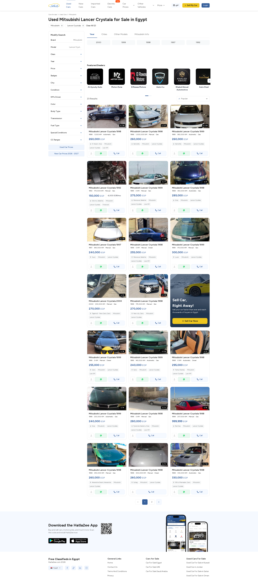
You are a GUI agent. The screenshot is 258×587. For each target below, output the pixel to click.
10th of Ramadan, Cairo (182, 482)
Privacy (111, 575)
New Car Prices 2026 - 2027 (66, 153)
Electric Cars (113, 5)
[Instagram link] (86, 568)
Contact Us (112, 567)
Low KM (105, 148)
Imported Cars (95, 5)
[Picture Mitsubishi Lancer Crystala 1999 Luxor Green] (189, 229)
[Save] (123, 108)
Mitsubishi (107, 144)
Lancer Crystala (95, 148)
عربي (177, 4)
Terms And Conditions (117, 571)
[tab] (92, 34)
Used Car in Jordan (194, 567)
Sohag (135, 482)
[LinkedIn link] (80, 568)
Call (117, 153)
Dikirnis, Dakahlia (97, 201)
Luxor (177, 257)
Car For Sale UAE (153, 567)
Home (110, 563)
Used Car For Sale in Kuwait (198, 563)
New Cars (81, 5)
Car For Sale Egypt (154, 563)
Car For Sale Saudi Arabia (157, 571)
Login (205, 5)
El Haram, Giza (97, 144)
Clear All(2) (91, 25)
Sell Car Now (191, 321)
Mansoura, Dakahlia (139, 200)
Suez (93, 257)
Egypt (55, 568)
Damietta (136, 144)
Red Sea (177, 426)
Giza (176, 200)
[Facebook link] (67, 568)
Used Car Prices (66, 147)
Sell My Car (192, 5)
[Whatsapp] (101, 153)
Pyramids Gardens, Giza (141, 426)
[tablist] (148, 34)
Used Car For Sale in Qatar (197, 571)
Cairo (93, 370)
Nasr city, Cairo (138, 313)
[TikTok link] (73, 568)
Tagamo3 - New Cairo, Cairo (101, 313)
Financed (106, 205)
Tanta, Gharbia (179, 370)
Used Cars (68, 5)
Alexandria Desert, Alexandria (101, 482)
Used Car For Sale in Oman (197, 575)
